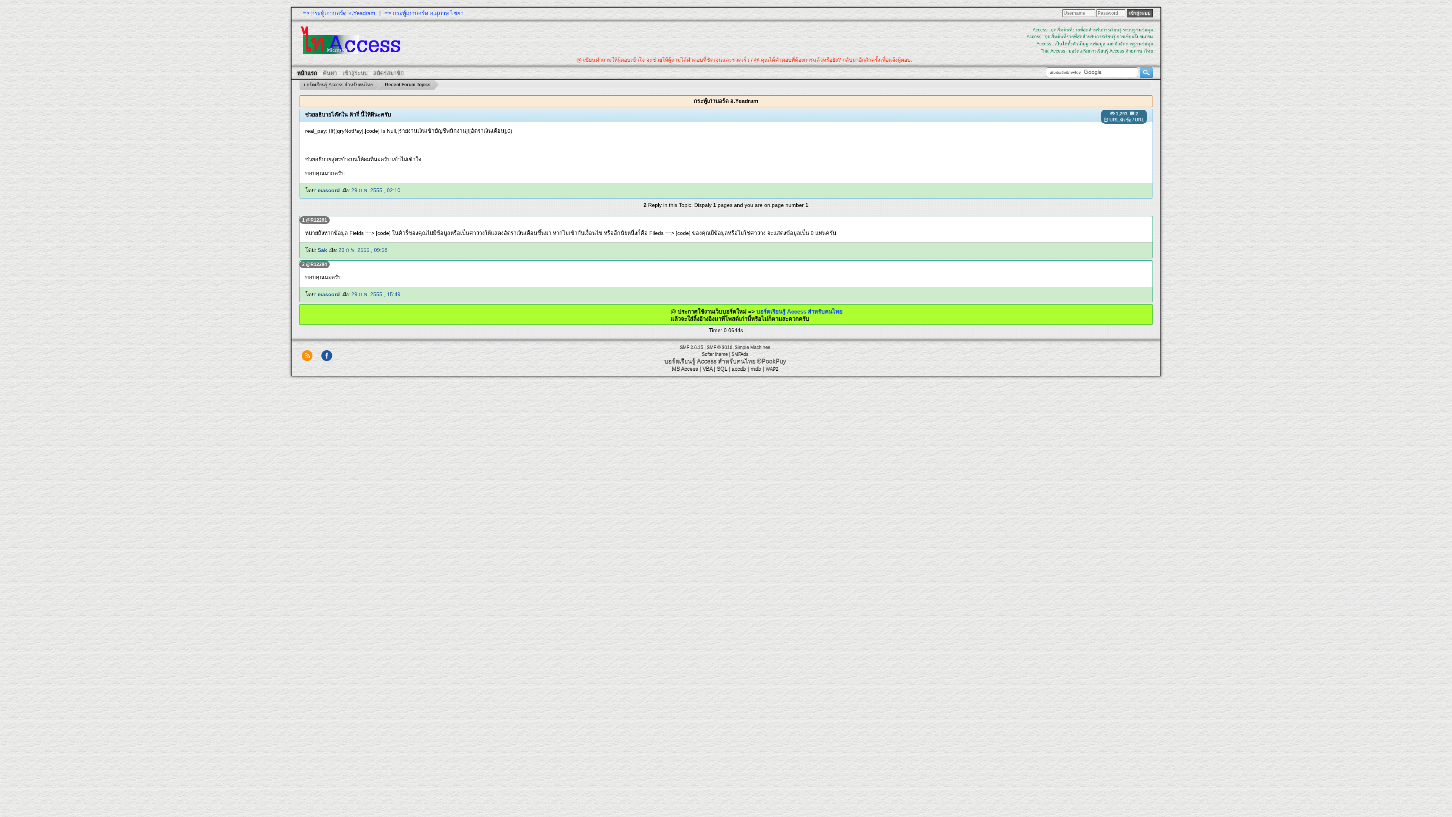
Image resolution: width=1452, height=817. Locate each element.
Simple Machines (752, 347)
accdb (739, 368)
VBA (707, 368)
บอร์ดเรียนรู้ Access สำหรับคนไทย (760, 311)
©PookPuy (771, 361)
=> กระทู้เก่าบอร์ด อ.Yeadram (339, 13)
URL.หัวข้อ (1120, 120)
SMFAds (739, 354)
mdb (756, 368)
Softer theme (715, 354)
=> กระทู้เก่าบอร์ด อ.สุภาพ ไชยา (424, 13)
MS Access (685, 368)
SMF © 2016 (719, 347)
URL (1139, 120)
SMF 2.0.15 (691, 347)
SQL (722, 368)
